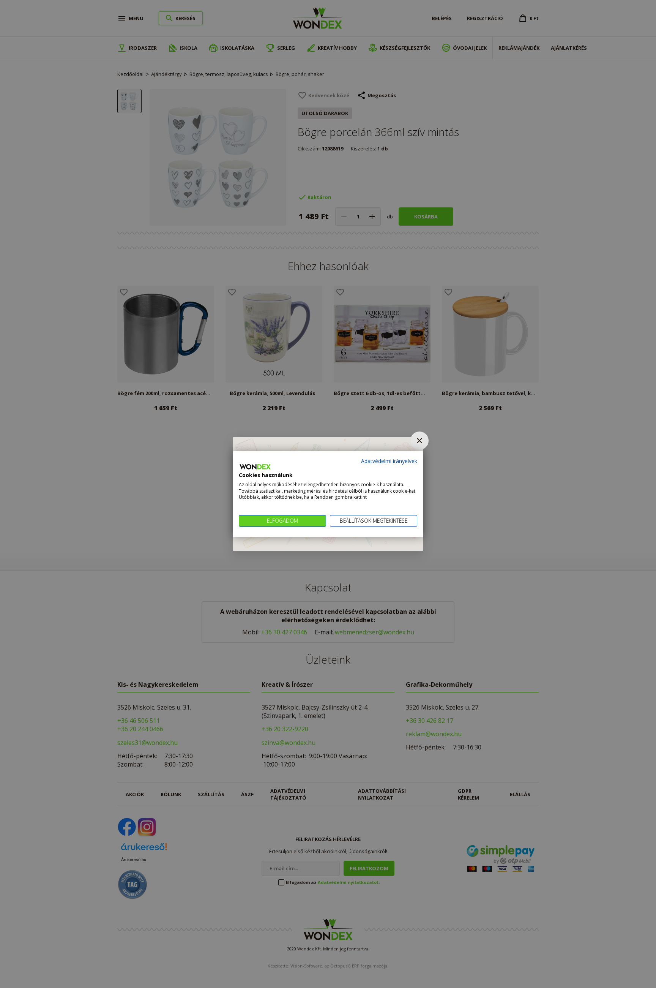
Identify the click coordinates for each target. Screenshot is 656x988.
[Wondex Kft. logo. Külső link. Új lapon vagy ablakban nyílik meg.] (255, 466)
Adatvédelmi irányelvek (389, 460)
